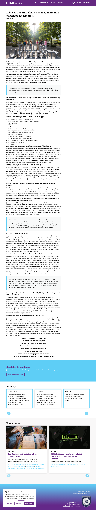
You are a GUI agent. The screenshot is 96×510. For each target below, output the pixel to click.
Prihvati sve (28, 503)
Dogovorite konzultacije (15, 374)
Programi (44, 3)
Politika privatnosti (84, 491)
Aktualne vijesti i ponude (19, 464)
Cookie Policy (21, 500)
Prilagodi (9, 503)
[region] (19, 498)
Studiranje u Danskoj (22, 468)
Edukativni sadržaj (32, 464)
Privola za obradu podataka (81, 493)
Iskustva (61, 3)
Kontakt (86, 3)
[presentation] (8, 413)
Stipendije (82, 464)
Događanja (71, 3)
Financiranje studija (72, 464)
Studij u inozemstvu (19, 466)
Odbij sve (18, 503)
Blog (79, 3)
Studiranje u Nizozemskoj (37, 468)
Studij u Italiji (30, 466)
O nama (35, 3)
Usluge (53, 3)
